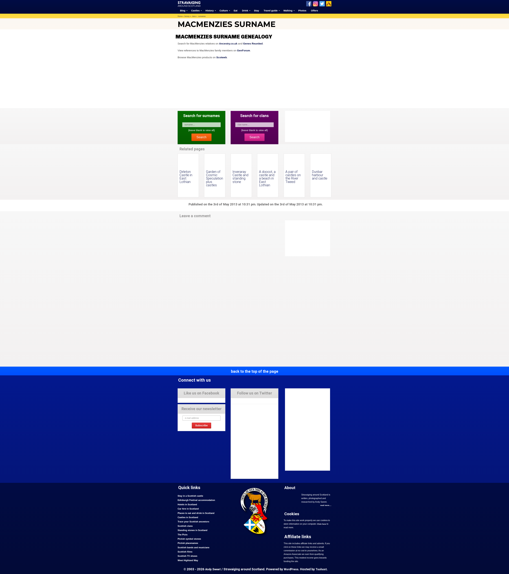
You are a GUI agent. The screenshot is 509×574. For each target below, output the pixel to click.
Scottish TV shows (187, 556)
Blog (182, 10)
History (209, 10)
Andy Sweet (213, 569)
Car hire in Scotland (188, 508)
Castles (195, 10)
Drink (245, 10)
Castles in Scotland (188, 517)
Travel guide (271, 10)
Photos (302, 10)
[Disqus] (228, 257)
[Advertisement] (306, 238)
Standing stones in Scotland (192, 530)
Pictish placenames (188, 543)
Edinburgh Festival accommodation (196, 500)
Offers (314, 10)
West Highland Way (188, 560)
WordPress (291, 569)
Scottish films (185, 551)
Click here (321, 524)
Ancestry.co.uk (228, 43)
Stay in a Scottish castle (190, 496)
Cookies (291, 514)
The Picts (182, 534)
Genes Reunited (253, 43)
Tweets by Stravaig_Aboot (243, 400)
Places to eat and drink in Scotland (196, 513)
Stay (256, 10)
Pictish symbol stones (189, 539)
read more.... (325, 505)
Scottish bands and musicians (193, 547)
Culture (224, 10)
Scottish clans (185, 526)
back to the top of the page (254, 371)
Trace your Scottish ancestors (193, 521)
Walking (287, 10)
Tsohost (321, 569)
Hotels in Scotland (187, 504)
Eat (235, 10)
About (289, 487)
